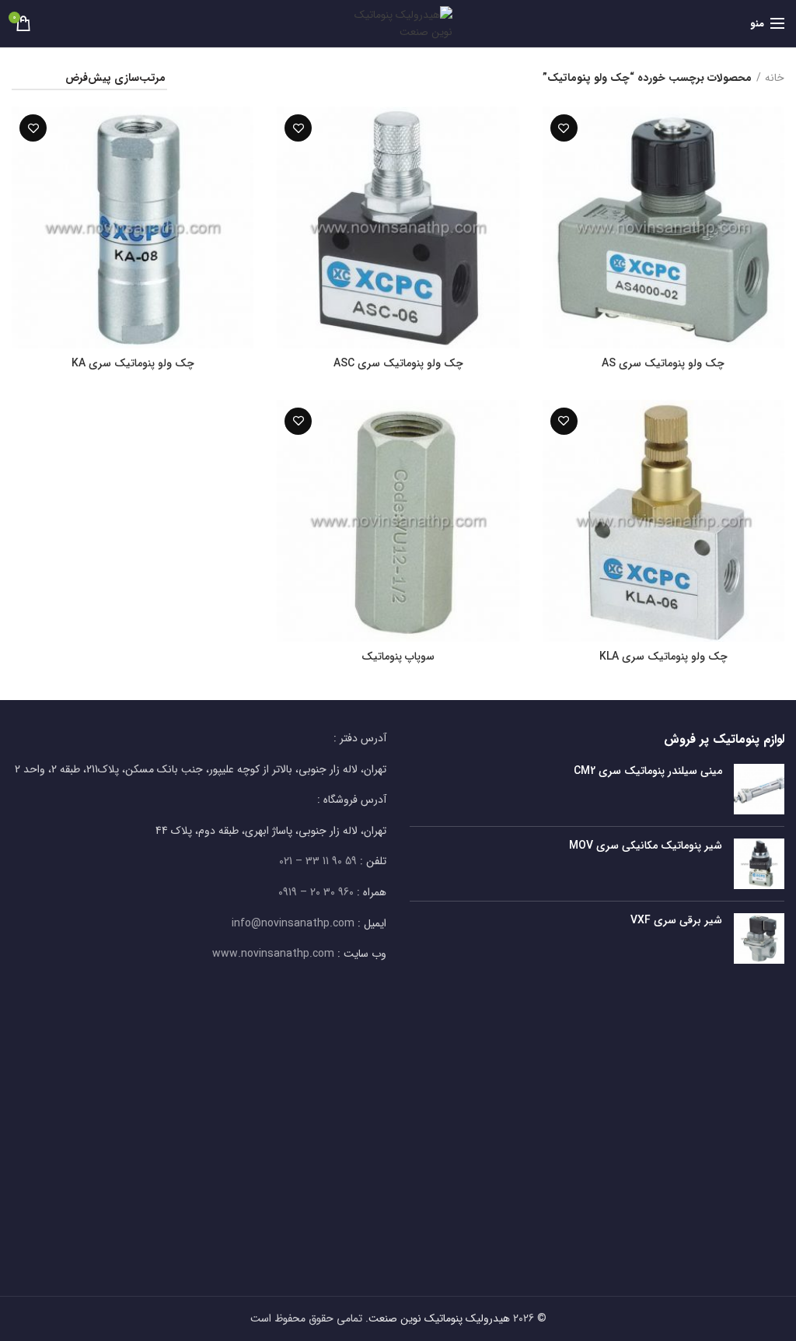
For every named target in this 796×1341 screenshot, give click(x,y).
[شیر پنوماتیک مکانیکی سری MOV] (759, 864)
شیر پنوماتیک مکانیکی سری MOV (645, 846)
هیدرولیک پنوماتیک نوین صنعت (439, 1318)
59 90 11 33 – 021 (318, 861)
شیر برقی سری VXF (676, 920)
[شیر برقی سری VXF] (759, 938)
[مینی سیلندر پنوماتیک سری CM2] (759, 789)
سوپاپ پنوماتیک (398, 656)
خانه (774, 78)
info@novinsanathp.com (293, 923)
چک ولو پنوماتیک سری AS (663, 363)
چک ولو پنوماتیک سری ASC (398, 363)
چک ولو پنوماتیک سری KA (133, 363)
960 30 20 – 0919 (316, 892)
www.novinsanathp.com (273, 953)
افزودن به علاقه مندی (564, 128)
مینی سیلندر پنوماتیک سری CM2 (648, 771)
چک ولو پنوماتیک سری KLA (663, 656)
